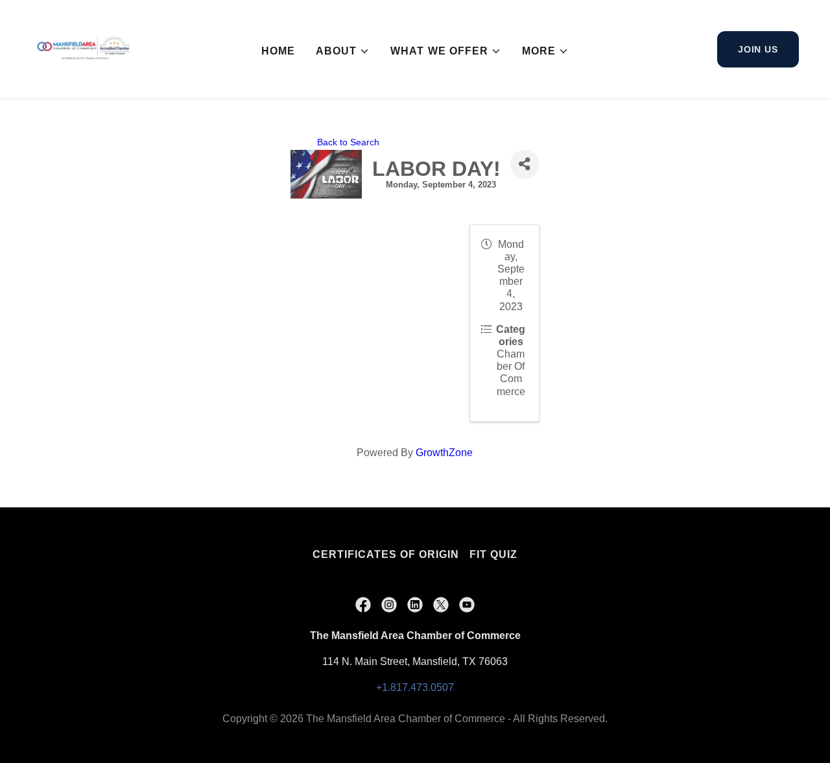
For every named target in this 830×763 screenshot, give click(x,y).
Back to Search (348, 142)
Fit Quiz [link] (493, 554)
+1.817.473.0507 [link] (415, 687)
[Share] (525, 164)
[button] (343, 51)
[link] (81, 48)
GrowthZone (444, 452)
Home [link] (278, 50)
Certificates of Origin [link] (386, 554)
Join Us (758, 49)
